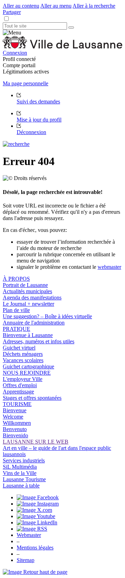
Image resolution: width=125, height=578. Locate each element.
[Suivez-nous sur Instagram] (38, 504)
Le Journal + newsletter (28, 304)
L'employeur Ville (22, 379)
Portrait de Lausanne (25, 285)
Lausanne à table (21, 486)
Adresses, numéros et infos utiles (38, 341)
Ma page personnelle (25, 83)
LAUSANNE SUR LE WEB (35, 442)
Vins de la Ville (19, 473)
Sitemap (25, 560)
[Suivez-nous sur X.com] (34, 510)
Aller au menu (56, 6)
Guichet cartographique (28, 366)
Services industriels (24, 460)
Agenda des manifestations (32, 297)
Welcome (13, 417)
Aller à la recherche (94, 6)
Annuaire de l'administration (34, 323)
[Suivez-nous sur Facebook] (38, 497)
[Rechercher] (71, 27)
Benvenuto (15, 429)
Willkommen (17, 423)
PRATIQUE (16, 329)
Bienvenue (14, 410)
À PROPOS (16, 279)
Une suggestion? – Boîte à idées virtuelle (47, 316)
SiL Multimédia (20, 467)
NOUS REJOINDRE (27, 373)
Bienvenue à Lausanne (28, 335)
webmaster (109, 267)
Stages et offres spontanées (32, 398)
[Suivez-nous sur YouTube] (36, 516)
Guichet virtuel (19, 348)
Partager (12, 12)
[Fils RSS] (32, 529)
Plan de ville (16, 310)
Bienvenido (15, 435)
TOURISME (17, 404)
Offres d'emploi (20, 385)
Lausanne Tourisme (24, 479)
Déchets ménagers (23, 354)
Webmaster (29, 535)
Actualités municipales (27, 291)
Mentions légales (35, 547)
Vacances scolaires (23, 360)
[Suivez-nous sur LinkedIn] (37, 522)
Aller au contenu (21, 6)
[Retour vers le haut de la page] (35, 572)
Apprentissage (18, 392)
